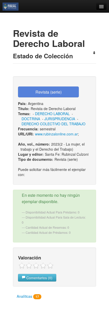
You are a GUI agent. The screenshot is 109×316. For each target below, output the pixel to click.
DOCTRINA (31, 118)
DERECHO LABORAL (52, 113)
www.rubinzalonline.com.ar (56, 133)
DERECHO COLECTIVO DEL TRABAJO (53, 123)
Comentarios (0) (38, 277)
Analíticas (28, 296)
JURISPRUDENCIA (59, 118)
